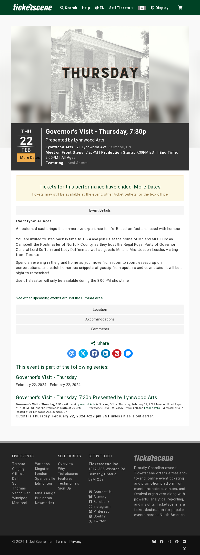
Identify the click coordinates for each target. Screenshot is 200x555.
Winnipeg (19, 498)
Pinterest (101, 511)
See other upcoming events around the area (59, 298)
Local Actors (77, 163)
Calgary (18, 469)
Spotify (99, 516)
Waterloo (42, 464)
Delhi (16, 478)
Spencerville (45, 478)
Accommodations (100, 319)
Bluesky (99, 497)
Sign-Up (64, 488)
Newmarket (44, 503)
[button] (142, 7)
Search (70, 8)
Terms (61, 542)
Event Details (100, 210)
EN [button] (102, 8)
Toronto (18, 464)
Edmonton (43, 483)
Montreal (19, 503)
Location (100, 309)
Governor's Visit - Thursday (46, 377)
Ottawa (18, 474)
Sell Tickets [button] (120, 8)
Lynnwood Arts (86, 404)
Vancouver (21, 493)
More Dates (27, 157)
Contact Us (102, 492)
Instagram (101, 506)
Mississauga (45, 493)
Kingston (42, 469)
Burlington (43, 498)
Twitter (99, 521)
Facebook (101, 502)
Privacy (76, 542)
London (41, 474)
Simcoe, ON (121, 147)
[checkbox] (159, 7)
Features (65, 478)
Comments (100, 329)
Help (86, 8)
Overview (65, 464)
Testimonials (68, 483)
